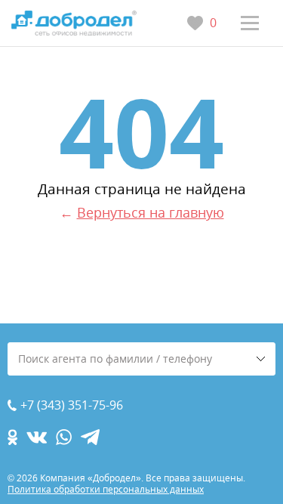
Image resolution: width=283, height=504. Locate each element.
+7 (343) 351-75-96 (71, 405)
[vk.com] (36, 437)
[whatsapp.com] (64, 437)
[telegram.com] (90, 437)
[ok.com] (12, 437)
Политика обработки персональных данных (106, 489)
